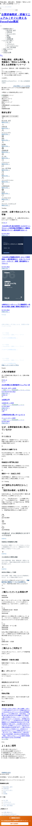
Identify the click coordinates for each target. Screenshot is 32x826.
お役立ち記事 (7, 52)
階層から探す (5, 116)
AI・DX (9, 42)
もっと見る (5, 739)
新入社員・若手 (11, 30)
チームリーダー (11, 34)
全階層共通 (10, 39)
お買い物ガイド (7, 812)
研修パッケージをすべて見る (10, 365)
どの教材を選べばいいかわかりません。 (15, 754)
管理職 (9, 37)
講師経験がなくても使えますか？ (13, 752)
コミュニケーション (12, 45)
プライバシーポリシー (9, 814)
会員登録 (8, 6)
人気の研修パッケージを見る (21, 86)
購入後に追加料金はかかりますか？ (13, 756)
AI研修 (5, 50)
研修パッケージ (7, 49)
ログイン (2, 6)
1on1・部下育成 (11, 47)
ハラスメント (10, 44)
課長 (8, 35)
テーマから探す (8, 40)
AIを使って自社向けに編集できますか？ (15, 758)
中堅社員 (9, 32)
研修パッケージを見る (17, 772)
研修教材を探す (8, 28)
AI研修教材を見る (7, 513)
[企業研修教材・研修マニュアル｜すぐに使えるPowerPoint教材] (16, 21)
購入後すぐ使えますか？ (10, 749)
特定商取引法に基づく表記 (11, 815)
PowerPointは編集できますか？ (12, 751)
